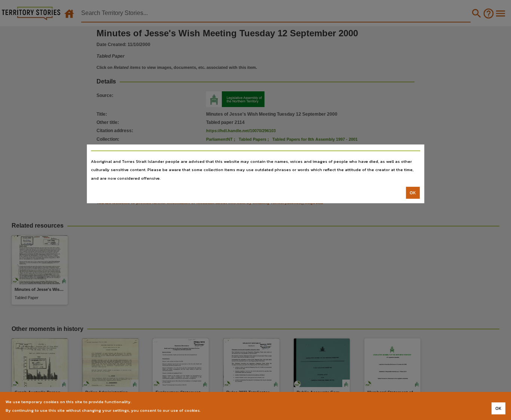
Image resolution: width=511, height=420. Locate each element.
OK (413, 192)
